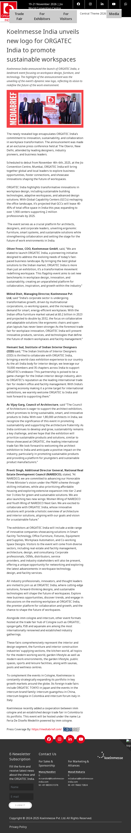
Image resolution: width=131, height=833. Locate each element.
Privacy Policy (18, 827)
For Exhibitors (42, 16)
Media (114, 13)
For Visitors (66, 16)
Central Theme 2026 (93, 13)
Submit (20, 805)
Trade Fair (19, 16)
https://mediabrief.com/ (47, 729)
